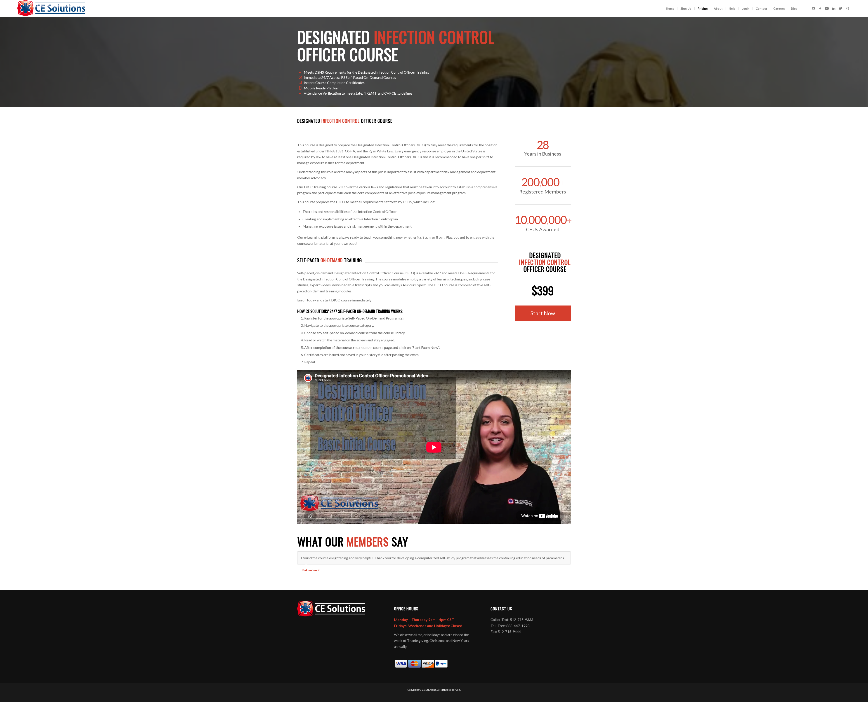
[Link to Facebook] (820, 8)
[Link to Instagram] (847, 8)
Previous (556, 556)
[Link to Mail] (813, 8)
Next (566, 556)
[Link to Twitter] (840, 8)
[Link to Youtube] (826, 8)
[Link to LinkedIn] (833, 8)
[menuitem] (670, 8)
